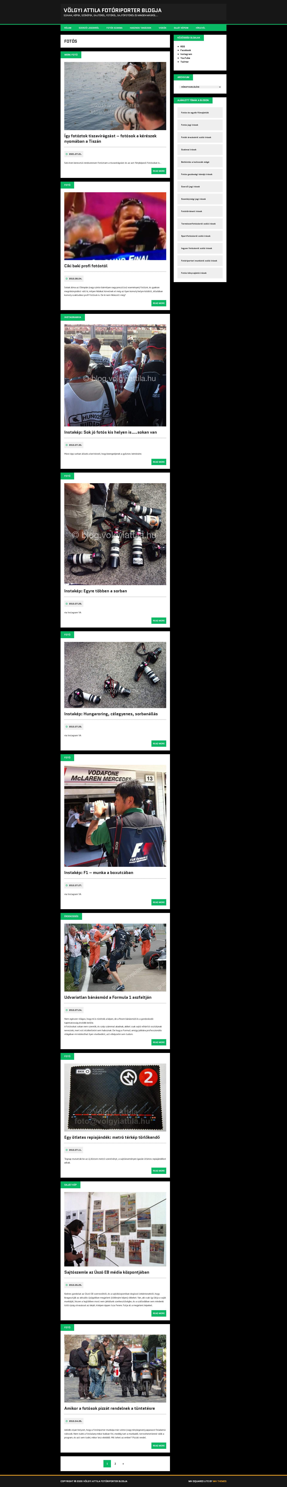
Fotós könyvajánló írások (194, 272)
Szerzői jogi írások (190, 186)
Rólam (67, 27)
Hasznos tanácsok (140, 27)
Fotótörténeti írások (191, 211)
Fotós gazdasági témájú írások (196, 174)
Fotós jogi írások (189, 124)
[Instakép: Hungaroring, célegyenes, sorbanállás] (115, 706)
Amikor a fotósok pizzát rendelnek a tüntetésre (109, 1408)
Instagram (186, 54)
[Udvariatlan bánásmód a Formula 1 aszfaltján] (115, 989)
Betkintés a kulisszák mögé (195, 162)
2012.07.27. (75, 885)
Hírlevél (200, 27)
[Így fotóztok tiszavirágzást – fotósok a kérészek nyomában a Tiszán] (115, 128)
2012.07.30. (75, 445)
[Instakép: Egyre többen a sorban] (115, 583)
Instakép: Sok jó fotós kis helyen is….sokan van (110, 432)
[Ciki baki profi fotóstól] (115, 258)
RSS (182, 46)
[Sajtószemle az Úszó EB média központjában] (115, 1264)
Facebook (185, 50)
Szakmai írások (188, 149)
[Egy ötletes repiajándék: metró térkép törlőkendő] (115, 1129)
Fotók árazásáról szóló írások (196, 137)
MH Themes (219, 1481)
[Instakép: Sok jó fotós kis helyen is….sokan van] (115, 424)
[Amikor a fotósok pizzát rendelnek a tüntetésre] (115, 1400)
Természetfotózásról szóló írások (198, 223)
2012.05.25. (75, 1285)
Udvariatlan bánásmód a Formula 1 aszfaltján (107, 997)
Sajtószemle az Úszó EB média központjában (106, 1272)
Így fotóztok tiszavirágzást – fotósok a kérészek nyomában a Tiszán (110, 138)
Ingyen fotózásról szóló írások (196, 248)
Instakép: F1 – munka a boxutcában (98, 872)
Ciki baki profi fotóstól (85, 266)
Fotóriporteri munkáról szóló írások (199, 260)
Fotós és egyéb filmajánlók (195, 112)
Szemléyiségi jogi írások (193, 198)
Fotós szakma (114, 27)
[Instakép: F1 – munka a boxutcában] (115, 864)
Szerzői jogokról (89, 27)
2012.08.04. (75, 278)
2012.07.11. (75, 1149)
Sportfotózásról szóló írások (195, 235)
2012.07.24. (75, 1010)
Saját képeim (181, 27)
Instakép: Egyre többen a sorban (95, 591)
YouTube (185, 58)
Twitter (184, 61)
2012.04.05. (75, 1421)
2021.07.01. (75, 154)
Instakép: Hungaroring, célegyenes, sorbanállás (111, 714)
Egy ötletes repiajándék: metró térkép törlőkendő (112, 1137)
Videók (162, 27)
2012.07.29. (75, 603)
